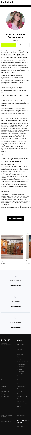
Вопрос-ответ (21, 401)
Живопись (19, 347)
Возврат (19, 399)
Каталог (19, 340)
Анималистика (5, 391)
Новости (19, 391)
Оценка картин (21, 386)
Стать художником (22, 404)
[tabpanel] (15, 128)
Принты (19, 359)
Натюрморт (4, 389)
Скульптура (20, 357)
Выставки (4, 380)
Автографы (20, 369)
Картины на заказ (22, 376)
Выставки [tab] (22, 44)
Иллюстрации (21, 364)
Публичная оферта (21, 415)
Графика (19, 349)
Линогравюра (21, 354)
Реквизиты (20, 394)
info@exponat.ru (23, 426)
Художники (20, 384)
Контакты (19, 406)
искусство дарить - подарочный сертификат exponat (15, 6)
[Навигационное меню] (29, 2)
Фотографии (20, 367)
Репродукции (20, 344)
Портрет (3, 394)
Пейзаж (3, 386)
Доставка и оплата (22, 396)
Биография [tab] (8, 44)
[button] (15, 218)
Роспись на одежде (22, 362)
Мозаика (19, 352)
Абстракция (4, 384)
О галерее (20, 389)
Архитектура (5, 396)
